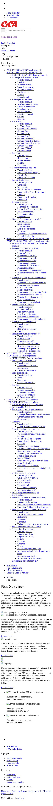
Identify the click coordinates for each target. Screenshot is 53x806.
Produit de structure (20, 180)
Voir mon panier (8, 50)
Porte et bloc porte (20, 373)
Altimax (20, 798)
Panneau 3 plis (23, 253)
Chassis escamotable (26, 390)
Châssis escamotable (26, 382)
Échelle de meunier (25, 392)
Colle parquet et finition (27, 478)
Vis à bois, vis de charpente (29, 439)
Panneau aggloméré (25, 268)
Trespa (20, 326)
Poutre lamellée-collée (26, 197)
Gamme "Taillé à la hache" (28, 143)
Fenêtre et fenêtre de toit (27, 365)
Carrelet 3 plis (23, 175)
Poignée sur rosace (25, 536)
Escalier (15, 385)
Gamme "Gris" (23, 136)
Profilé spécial (23, 92)
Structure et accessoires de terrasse (26, 526)
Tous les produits (24, 80)
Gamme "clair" (23, 133)
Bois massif (22, 187)
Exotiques (21, 165)
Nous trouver (12, 765)
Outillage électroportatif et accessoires (33, 414)
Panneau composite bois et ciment (31, 273)
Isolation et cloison (20, 202)
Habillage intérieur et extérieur (25, 77)
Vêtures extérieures (25, 89)
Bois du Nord (23, 158)
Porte (19, 378)
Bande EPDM (23, 458)
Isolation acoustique (25, 212)
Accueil (10, 577)
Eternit (20, 331)
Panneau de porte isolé (27, 258)
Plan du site (6, 791)
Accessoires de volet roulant (29, 558)
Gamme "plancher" (25, 138)
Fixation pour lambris (26, 456)
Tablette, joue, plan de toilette (30, 297)
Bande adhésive (19, 495)
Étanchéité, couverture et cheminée (27, 219)
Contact (10, 779)
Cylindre (21, 541)
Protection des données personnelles (27, 791)
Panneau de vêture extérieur (24, 321)
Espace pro (11, 774)
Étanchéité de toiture (26, 229)
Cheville (21, 443)
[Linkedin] (7, 8)
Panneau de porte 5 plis (27, 255)
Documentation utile (15, 782)
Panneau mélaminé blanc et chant (31, 282)
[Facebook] (7, 3)
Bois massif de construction (29, 190)
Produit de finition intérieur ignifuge (32, 507)
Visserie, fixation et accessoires (25, 429)
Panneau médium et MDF (28, 265)
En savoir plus (7, 636)
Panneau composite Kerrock (29, 295)
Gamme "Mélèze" (25, 146)
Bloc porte (21, 380)
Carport (20, 116)
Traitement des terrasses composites (32, 524)
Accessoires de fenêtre (27, 556)
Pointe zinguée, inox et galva (29, 441)
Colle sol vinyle (24, 480)
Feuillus (20, 163)
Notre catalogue (13, 777)
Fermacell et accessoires (27, 207)
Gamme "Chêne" (24, 148)
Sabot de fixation (24, 463)
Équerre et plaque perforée (28, 451)
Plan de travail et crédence (23, 304)
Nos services (12, 565)
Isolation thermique (25, 214)
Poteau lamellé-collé (26, 177)
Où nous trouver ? (14, 570)
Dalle (19, 275)
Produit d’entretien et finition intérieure (34, 505)
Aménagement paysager (27, 104)
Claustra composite (25, 114)
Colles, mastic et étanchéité (23, 473)
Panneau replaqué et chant (28, 302)
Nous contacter (13, 13)
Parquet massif (23, 338)
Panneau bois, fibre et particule (25, 248)
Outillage (16, 421)
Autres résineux (24, 160)
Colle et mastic (23, 483)
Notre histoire (12, 760)
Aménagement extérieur (22, 99)
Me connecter (12, 18)
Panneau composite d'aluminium (31, 319)
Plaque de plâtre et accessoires (30, 209)
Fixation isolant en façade (28, 446)
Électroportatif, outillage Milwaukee (27, 409)
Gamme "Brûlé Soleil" (27, 129)
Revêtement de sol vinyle (28, 346)
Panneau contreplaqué (26, 263)
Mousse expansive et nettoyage (25, 492)
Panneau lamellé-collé (26, 260)
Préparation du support (27, 502)
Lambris (20, 82)
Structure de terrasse (26, 107)
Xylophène (22, 517)
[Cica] (9, 27)
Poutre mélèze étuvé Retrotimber (31, 192)
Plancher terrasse (24, 109)
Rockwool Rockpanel (26, 329)
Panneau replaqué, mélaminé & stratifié (29, 277)
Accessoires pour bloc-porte (29, 548)
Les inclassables (24, 150)
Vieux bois (16, 121)
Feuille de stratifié (25, 290)
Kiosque (21, 119)
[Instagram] (7, 6)
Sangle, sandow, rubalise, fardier (31, 426)
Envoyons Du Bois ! (21, 407)
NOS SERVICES (14, 749)
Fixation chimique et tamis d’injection (33, 448)
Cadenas (21, 544)
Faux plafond (23, 97)
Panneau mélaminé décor (28, 285)
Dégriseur (21, 522)
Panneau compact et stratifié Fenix (32, 292)
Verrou (20, 546)
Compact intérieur (25, 309)
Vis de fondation (24, 111)
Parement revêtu (24, 85)
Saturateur (21, 519)
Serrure (20, 539)
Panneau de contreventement (29, 270)
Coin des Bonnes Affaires (18, 573)
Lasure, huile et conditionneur (30, 514)
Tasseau (20, 94)
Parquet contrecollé (25, 341)
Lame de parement (25, 87)
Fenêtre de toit (23, 216)
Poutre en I (22, 199)
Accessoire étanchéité (26, 490)
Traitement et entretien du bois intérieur (28, 497)
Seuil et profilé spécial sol (28, 348)
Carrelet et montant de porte (24, 168)
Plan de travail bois (25, 312)
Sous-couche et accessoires (28, 351)
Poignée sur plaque (25, 534)
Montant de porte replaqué (28, 172)
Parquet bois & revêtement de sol (26, 334)
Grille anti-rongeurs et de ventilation (32, 461)
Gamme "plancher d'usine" (28, 141)
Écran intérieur (23, 224)
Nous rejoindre (13, 15)
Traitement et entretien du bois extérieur (29, 509)
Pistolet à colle (23, 485)
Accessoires (22, 368)
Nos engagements (14, 568)
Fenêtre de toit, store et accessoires (32, 233)
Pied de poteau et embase (28, 465)
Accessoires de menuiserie (23, 529)
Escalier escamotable (26, 395)
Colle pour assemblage (27, 487)
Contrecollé (22, 185)
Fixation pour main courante (29, 453)
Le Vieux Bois (23, 126)
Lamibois (21, 194)
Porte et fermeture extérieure (24, 360)
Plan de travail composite (28, 317)
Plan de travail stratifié (26, 314)
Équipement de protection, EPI (25, 561)
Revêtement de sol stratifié (28, 343)
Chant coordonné (24, 287)
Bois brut (16, 153)
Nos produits (12, 746)
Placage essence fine (26, 299)
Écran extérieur (23, 226)
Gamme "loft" (23, 131)
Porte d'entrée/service (26, 370)
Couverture (22, 231)
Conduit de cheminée (26, 236)
